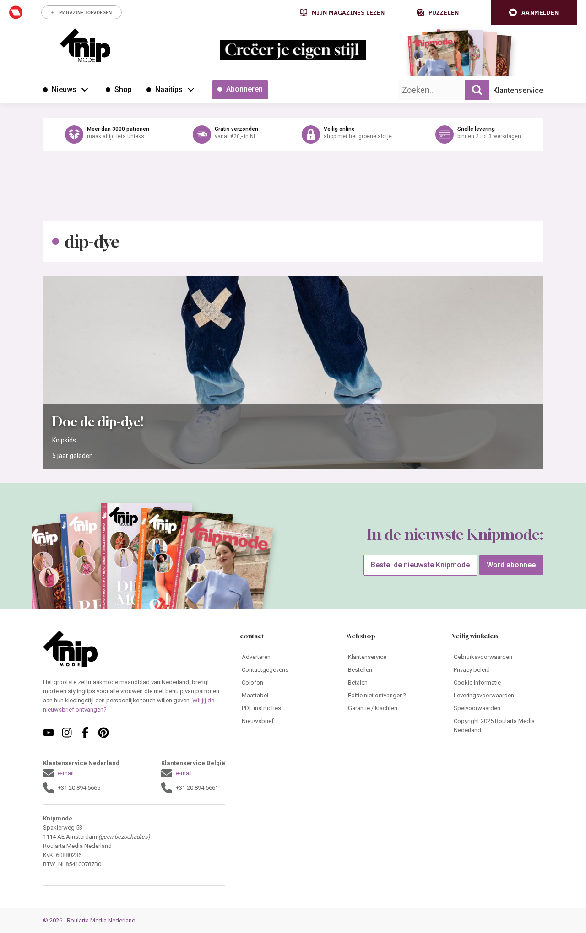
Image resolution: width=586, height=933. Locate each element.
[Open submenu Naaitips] (190, 89)
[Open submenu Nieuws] (84, 89)
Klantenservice (518, 90)
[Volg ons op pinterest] (103, 732)
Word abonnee (511, 565)
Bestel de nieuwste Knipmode (420, 565)
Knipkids (64, 440)
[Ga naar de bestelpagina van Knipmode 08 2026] (432, 57)
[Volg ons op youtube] (48, 732)
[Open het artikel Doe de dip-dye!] (293, 372)
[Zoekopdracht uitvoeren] (477, 90)
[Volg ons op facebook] (85, 732)
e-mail (66, 773)
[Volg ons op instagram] (66, 732)
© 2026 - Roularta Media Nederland (89, 920)
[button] (534, 12)
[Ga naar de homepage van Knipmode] (85, 45)
